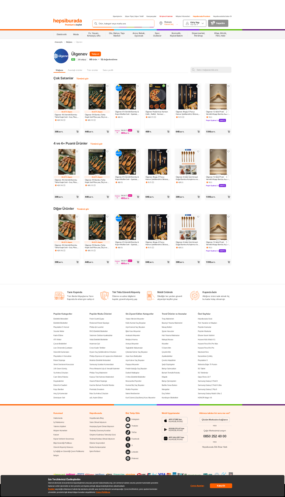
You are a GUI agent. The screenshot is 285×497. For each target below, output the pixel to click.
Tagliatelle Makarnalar (134, 348)
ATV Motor (57, 340)
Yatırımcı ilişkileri (59, 426)
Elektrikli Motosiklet (60, 319)
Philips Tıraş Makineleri (98, 373)
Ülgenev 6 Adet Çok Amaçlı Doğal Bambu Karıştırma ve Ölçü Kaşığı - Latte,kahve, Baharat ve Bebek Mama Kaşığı (187, 178)
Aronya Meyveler (132, 344)
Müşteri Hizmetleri (183, 16)
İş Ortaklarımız (58, 422)
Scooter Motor (58, 331)
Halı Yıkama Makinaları (170, 335)
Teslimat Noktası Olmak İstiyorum (102, 439)
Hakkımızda (57, 418)
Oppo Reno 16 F (204, 377)
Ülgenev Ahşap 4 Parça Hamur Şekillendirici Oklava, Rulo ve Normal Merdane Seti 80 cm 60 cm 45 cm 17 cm (188, 113)
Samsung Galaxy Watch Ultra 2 (210, 394)
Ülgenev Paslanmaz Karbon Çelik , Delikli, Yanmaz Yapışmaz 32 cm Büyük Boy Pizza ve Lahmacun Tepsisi (156, 113)
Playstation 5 (203, 360)
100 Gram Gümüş (60, 369)
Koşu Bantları (58, 389)
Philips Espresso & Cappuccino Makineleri (106, 356)
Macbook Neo (203, 352)
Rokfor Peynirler (132, 389)
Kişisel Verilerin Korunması (63, 439)
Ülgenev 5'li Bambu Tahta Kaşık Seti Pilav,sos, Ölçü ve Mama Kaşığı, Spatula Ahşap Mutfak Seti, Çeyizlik (96, 116)
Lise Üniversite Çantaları (62, 348)
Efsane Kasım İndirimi (206, 335)
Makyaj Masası (167, 340)
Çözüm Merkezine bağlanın (215, 419)
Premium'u (70, 24)
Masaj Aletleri (167, 327)
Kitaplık (164, 377)
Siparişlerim (117, 16)
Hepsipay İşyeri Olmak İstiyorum (102, 426)
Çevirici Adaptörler (169, 360)
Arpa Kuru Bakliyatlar (134, 356)
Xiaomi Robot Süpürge (98, 381)
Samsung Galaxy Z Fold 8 (208, 381)
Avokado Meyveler (133, 335)
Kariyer (56, 435)
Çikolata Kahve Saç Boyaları (136, 352)
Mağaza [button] (59, 70)
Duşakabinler (58, 381)
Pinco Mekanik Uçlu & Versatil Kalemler (105, 369)
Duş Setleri (166, 394)
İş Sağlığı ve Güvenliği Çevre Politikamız (68, 451)
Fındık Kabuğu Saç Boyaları (136, 369)
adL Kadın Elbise (96, 398)
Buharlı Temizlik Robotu (171, 373)
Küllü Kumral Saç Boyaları (136, 323)
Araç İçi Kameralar (60, 394)
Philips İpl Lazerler (97, 327)
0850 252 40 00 (214, 436)
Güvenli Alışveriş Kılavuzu (63, 447)
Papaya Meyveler (132, 364)
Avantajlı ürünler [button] (75, 70)
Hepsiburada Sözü (205, 319)
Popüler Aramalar (204, 327)
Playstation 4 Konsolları (62, 356)
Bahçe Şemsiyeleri (169, 381)
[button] (67, 132)
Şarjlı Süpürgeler (168, 364)
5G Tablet (201, 369)
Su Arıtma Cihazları (60, 373)
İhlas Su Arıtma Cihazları (99, 394)
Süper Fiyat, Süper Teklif (134, 16)
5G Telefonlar (203, 373)
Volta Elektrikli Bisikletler (99, 340)
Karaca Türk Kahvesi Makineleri (102, 377)
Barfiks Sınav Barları (169, 385)
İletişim (56, 455)
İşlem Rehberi (95, 451)
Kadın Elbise (58, 335)
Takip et (95, 54)
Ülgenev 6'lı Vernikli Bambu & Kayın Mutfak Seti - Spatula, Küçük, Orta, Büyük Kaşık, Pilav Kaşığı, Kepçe (127, 113)
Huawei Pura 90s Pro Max (208, 344)
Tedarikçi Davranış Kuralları (100, 431)
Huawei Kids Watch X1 (206, 340)
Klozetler (165, 344)
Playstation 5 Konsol (61, 327)
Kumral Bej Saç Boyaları (135, 385)
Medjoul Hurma (131, 340)
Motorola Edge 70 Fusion (207, 364)
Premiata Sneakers (97, 389)
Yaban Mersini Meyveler (135, 319)
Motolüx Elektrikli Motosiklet (100, 360)
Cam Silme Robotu (60, 377)
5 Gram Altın (166, 348)
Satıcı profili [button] (108, 70)
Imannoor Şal (95, 344)
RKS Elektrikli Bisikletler (99, 331)
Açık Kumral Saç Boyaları (135, 327)
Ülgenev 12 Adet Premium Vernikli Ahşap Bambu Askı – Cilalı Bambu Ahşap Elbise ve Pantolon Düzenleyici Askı (217, 113)
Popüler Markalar (204, 331)
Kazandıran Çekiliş (205, 356)
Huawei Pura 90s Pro (206, 348)
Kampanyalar (151, 16)
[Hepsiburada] (67, 21)
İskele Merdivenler (133, 394)
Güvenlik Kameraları (61, 352)
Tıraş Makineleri (168, 319)
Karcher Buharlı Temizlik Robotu (102, 385)
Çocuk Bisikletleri (60, 344)
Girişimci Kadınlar (166, 16)
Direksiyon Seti (59, 398)
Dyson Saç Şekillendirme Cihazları (103, 352)
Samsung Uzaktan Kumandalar (102, 364)
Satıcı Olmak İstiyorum (98, 422)
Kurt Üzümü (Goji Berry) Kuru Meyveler (140, 398)
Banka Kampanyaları (98, 447)
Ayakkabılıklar (167, 356)
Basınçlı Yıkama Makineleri (172, 323)
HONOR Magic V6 (205, 398)
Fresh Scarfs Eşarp (97, 319)
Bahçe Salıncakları (169, 369)
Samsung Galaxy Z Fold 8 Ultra (210, 385)
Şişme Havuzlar (168, 331)
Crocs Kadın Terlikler (97, 348)
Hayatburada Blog (96, 418)
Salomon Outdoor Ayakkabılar (101, 335)
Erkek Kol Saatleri (60, 385)
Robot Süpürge (59, 360)
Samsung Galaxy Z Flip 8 (207, 389)
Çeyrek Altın (166, 352)
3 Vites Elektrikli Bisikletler (135, 377)
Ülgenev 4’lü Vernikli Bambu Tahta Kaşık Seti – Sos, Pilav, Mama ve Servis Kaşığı (66, 116)
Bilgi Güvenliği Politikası (62, 443)
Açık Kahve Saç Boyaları (135, 360)
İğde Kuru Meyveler (133, 331)
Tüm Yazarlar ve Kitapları (207, 323)
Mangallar (166, 389)
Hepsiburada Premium (201, 16)
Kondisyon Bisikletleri (170, 398)
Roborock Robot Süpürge (99, 323)
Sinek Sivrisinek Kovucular (63, 364)
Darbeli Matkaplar (132, 373)
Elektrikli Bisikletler (60, 323)
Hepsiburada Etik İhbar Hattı (214, 447)
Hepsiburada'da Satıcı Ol (222, 16)
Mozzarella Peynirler (133, 381)
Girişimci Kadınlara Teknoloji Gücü (103, 435)
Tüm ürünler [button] (92, 70)
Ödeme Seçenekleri (97, 443)
